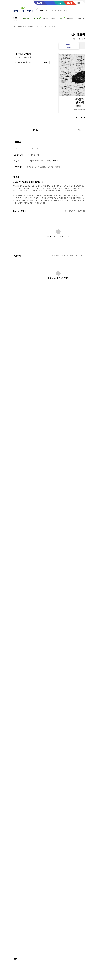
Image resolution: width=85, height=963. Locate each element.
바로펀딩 (70, 18)
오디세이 (37, 18)
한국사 (39, 26)
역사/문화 (29, 26)
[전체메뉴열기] (15, 18)
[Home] (14, 26)
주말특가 (61, 18)
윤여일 (26, 54)
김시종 (15, 54)
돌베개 (15, 57)
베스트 (45, 18)
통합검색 (41, 11)
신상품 (78, 18)
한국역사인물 (49, 26)
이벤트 (53, 18)
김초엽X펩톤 (26, 18)
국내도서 (19, 26)
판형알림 (55, 161)
